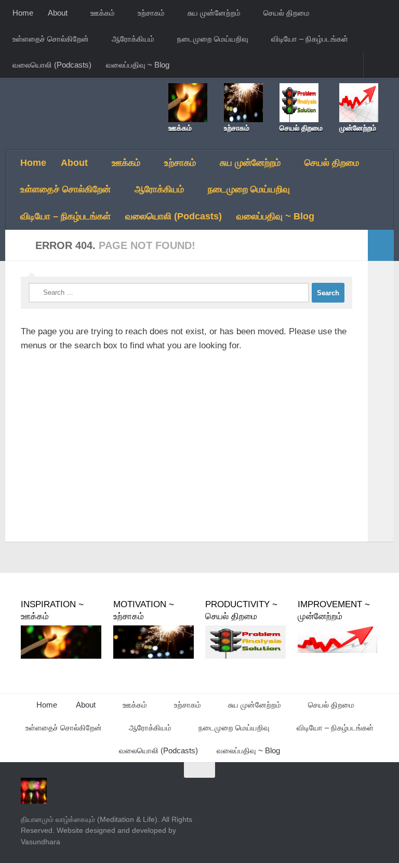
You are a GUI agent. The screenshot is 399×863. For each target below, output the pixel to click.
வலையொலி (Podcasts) (51, 64)
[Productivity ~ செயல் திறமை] (245, 656)
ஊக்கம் (102, 12)
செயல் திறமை (286, 12)
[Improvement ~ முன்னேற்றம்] (338, 650)
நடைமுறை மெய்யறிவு (212, 38)
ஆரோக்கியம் (133, 38)
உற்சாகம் (151, 12)
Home (22, 12)
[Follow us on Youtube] (371, 790)
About (58, 12)
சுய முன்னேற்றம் (214, 12)
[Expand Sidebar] (381, 245)
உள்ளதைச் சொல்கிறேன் (50, 38)
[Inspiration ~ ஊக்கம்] (61, 656)
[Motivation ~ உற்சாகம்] (153, 656)
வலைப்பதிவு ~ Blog (137, 64)
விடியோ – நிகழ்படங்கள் (309, 38)
